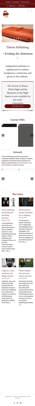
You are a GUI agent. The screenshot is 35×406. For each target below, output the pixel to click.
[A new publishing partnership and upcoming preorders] (9, 201)
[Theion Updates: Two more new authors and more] (26, 262)
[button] (3, 135)
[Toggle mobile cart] (28, 11)
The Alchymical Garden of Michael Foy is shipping (26, 212)
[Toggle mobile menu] (31, 11)
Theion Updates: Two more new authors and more (25, 273)
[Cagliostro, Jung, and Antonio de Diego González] (9, 262)
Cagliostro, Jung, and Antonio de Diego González (8, 273)
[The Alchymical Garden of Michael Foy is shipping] (26, 201)
